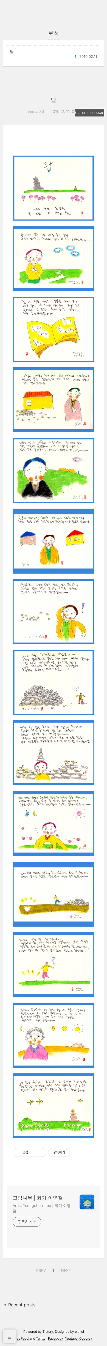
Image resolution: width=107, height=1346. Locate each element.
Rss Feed (22, 1338)
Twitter (41, 1338)
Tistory (48, 1331)
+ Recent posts (19, 1304)
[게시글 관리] (40, 1152)
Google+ (85, 1338)
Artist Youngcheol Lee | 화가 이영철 (42, 1208)
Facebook (55, 1338)
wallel (79, 1331)
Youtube (71, 1338)
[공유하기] (33, 1152)
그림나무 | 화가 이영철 (38, 1198)
